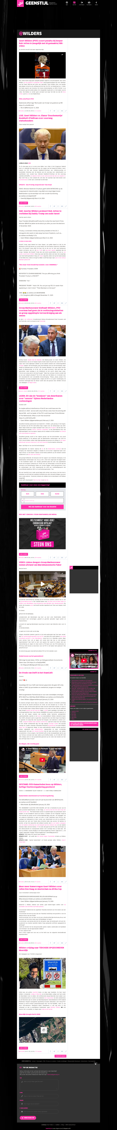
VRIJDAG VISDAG (55, 1007)
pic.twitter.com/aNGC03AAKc (42, 899)
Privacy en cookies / (51, 1061)
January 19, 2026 (48, 901)
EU (42, 448)
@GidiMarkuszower (28, 800)
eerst (31, 605)
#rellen (31, 899)
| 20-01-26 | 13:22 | (32, 881)
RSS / (44, 1061)
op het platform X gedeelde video (33, 82)
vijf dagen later (31, 382)
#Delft (38, 697)
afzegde (21, 365)
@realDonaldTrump (35, 221)
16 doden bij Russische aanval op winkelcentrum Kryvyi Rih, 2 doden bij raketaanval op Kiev (85, 686)
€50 (42, 494)
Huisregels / (40, 1061)
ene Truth (39, 250)
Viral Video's (50, 1124)
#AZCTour (26, 697)
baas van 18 (23, 727)
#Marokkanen (23, 899)
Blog (62, 1124)
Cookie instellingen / (62, 1061)
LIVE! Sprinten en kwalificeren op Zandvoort (82, 680)
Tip (21, 1078)
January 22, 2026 (48, 699)
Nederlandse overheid (54, 448)
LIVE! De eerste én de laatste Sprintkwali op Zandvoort (84, 702)
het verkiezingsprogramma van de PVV (32, 636)
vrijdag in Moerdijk (36, 994)
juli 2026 (74, 713)
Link (21, 1092)
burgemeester (52, 725)
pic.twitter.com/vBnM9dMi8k (36, 293)
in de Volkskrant (28, 319)
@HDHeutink (59, 800)
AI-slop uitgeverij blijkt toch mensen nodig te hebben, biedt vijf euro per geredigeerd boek (84, 692)
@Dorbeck (21, 779)
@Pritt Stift (21, 1051)
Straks (41, 256)
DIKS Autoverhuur (71, 1124)
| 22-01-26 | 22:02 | (32, 779)
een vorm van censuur (34, 454)
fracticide (42, 321)
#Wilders (43, 697)
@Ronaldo (21, 110)
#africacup (53, 896)
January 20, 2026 (44, 804)
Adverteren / (84, 1061)
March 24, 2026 (40, 198)
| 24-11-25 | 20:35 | (33, 1051)
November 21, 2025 (47, 295)
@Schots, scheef (23, 391)
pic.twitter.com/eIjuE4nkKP (27, 196)
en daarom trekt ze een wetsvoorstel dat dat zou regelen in (48, 176)
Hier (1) (36, 480)
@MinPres (28, 223)
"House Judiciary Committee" (40, 429)
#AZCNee (32, 697)
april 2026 (74, 717)
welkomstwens (39, 729)
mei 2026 (74, 716)
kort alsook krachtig (38, 731)
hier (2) (40, 480)
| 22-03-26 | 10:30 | (32, 303)
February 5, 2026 (48, 420)
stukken (57, 1124)
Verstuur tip (29, 1117)
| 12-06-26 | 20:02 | (32, 110)
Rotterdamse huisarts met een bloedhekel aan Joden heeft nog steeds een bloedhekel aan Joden (84, 682)
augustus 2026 (75, 711)
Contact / (34, 1061)
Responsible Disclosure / (74, 1061)
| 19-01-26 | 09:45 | (32, 943)
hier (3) (46, 480)
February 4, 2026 (43, 665)
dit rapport (53, 427)
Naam (21, 1100)
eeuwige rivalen (53, 723)
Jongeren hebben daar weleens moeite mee (35, 721)
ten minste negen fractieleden (46, 836)
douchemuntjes (23, 179)
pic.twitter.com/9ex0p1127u (28, 235)
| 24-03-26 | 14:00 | (32, 206)
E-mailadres (24, 1108)
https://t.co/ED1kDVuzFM (27, 418)
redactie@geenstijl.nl (53, 1074)
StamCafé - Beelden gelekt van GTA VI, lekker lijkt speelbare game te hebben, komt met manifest (83, 689)
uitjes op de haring (47, 1009)
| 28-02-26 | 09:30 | (35, 391)
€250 (57, 494)
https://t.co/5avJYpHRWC (38, 662)
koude (39, 716)
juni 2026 (74, 714)
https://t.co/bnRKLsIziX (26, 105)
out (28, 94)
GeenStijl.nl (49, 1128)
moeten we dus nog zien (33, 710)
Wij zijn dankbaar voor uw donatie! (42, 507)
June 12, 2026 (34, 108)
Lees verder (23, 203)
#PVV (20, 697)
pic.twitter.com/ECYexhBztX (27, 802)
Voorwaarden (91, 1061)
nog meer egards (50, 250)
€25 (27, 494)
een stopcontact (49, 998)
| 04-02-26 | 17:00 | (32, 668)
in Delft (46, 710)
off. (37, 827)
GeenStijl (35, 992)
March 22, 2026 (48, 238)
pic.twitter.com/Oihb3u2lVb (55, 697)
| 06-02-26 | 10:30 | (32, 557)
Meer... (73, 719)
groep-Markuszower (26, 601)
